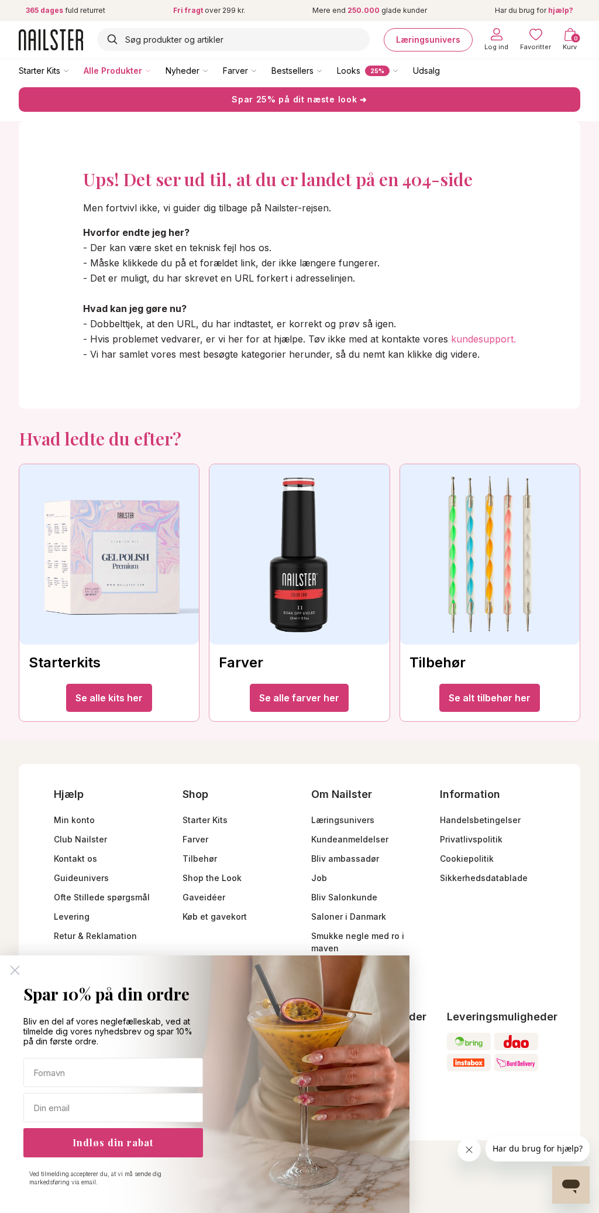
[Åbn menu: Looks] (403, 70)
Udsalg (426, 71)
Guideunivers (81, 878)
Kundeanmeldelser (349, 839)
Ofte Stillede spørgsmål (102, 897)
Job (319, 878)
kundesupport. (483, 339)
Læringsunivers (428, 39)
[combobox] (233, 39)
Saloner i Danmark (348, 916)
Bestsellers (292, 71)
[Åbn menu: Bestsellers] (327, 70)
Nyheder (182, 71)
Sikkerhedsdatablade (484, 878)
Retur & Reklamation (95, 936)
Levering (71, 916)
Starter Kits (39, 71)
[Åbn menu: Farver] (262, 70)
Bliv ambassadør (345, 859)
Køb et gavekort (215, 916)
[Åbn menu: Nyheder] (213, 70)
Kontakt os (75, 859)
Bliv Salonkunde (344, 897)
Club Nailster (80, 839)
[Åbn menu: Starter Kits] (74, 70)
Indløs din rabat (113, 1142)
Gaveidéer (204, 897)
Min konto (74, 820)
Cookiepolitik (467, 859)
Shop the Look (212, 878)
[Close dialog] (15, 970)
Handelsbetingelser (480, 820)
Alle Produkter (113, 71)
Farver (235, 71)
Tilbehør (200, 859)
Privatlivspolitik (471, 839)
